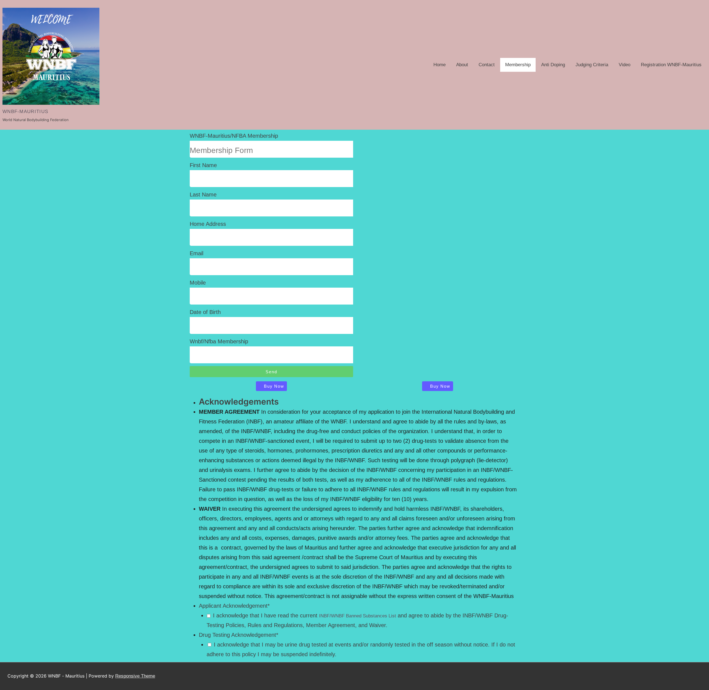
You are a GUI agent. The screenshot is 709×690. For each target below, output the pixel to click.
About (462, 64)
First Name (203, 165)
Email (196, 253)
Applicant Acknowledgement (234, 606)
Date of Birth (205, 312)
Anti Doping (553, 64)
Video (624, 64)
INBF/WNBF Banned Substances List (357, 616)
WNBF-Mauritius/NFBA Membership (234, 136)
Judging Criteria (592, 64)
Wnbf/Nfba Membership (219, 341)
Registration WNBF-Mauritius (671, 64)
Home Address (208, 224)
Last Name (203, 194)
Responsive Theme (135, 676)
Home (439, 64)
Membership (518, 64)
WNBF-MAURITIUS (25, 111)
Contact (487, 64)
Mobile (198, 283)
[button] (271, 386)
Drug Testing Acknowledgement (238, 635)
